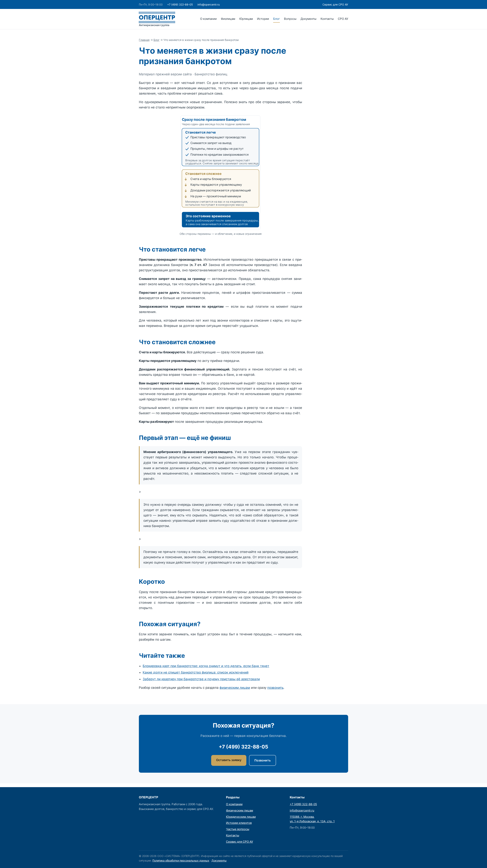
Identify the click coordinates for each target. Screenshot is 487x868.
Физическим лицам (239, 810)
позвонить (275, 688)
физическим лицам (235, 688)
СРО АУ (343, 19)
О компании (208, 19)
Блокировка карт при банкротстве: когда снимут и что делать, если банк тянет (206, 666)
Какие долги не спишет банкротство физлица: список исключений (195, 672)
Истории (263, 19)
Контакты (327, 19)
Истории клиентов (239, 823)
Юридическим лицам (241, 817)
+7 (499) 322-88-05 (180, 4)
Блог (276, 19)
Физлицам (228, 19)
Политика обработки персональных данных (180, 860)
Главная (144, 39)
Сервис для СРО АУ (335, 4)
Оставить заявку (228, 760)
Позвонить (262, 760)
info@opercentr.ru (208, 4)
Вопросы (290, 19)
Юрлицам (246, 19)
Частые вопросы (237, 829)
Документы (308, 19)
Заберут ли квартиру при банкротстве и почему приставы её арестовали (201, 679)
